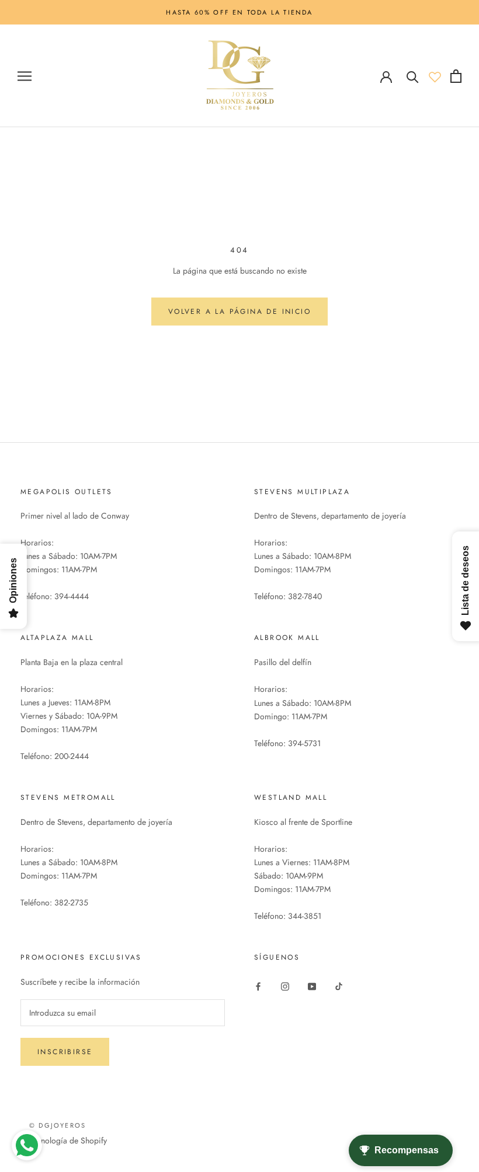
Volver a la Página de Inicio (239, 311)
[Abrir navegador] (25, 76)
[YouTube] (312, 985)
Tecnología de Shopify (68, 1140)
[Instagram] (285, 985)
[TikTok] (339, 985)
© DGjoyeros (57, 1125)
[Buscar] (413, 76)
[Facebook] (258, 985)
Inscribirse (64, 1052)
